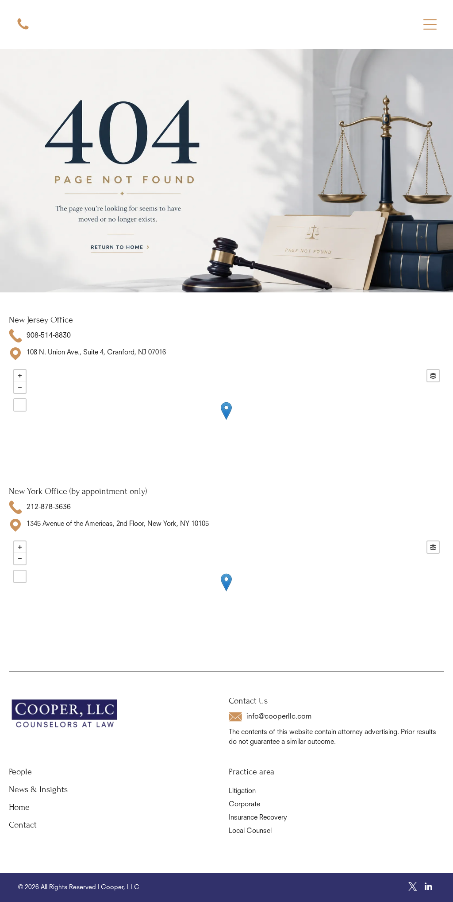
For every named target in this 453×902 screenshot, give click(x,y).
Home (19, 807)
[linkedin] (428, 887)
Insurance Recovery (258, 818)
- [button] (20, 387)
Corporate (244, 804)
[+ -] (226, 420)
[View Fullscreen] (20, 405)
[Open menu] (430, 24)
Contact (23, 825)
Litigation (242, 791)
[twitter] (412, 887)
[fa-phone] (23, 29)
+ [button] (20, 375)
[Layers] (433, 375)
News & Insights (38, 789)
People (20, 771)
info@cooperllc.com (278, 716)
